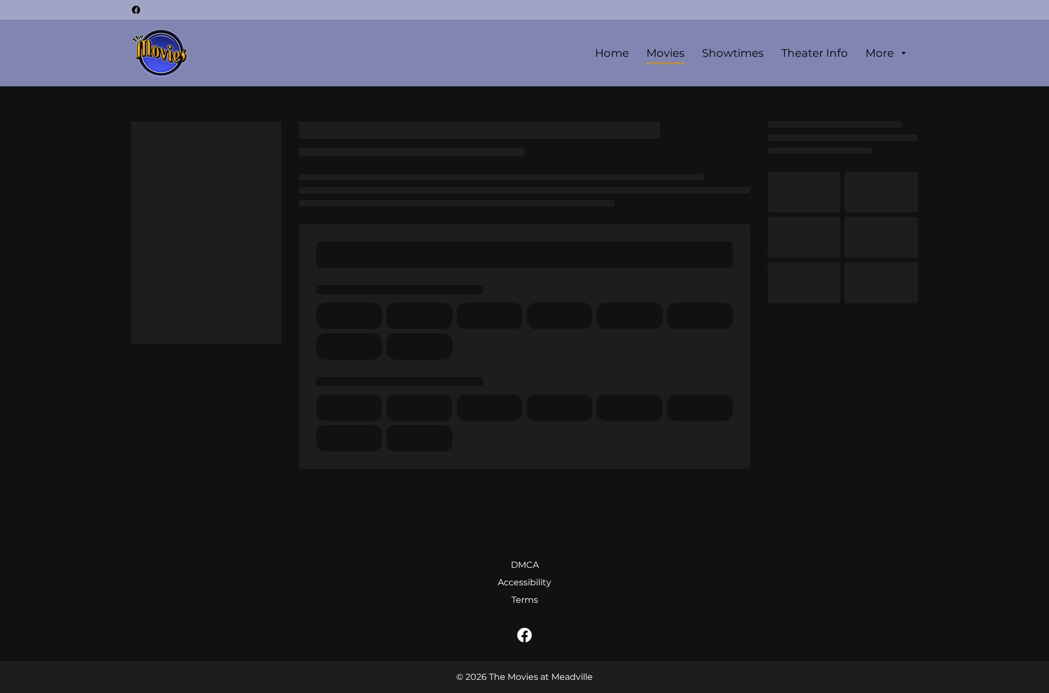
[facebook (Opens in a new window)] (136, 10)
